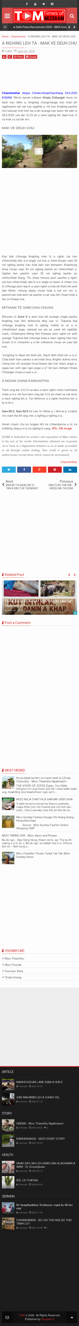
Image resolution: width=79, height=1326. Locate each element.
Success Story (14, 971)
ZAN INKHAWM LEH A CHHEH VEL (38, 1097)
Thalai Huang (13, 977)
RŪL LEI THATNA (27, 1180)
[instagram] (52, 4)
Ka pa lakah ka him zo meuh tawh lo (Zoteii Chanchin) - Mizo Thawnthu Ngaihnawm (43, 779)
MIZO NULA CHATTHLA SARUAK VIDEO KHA (44, 799)
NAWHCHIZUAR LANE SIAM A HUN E (39, 1082)
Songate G (47, 1319)
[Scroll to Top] (72, 1317)
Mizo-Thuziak (13, 965)
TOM (22, 1315)
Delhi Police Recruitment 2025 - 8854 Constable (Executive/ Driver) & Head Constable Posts (44, 28)
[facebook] (27, 4)
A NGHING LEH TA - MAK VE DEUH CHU (39, 43)
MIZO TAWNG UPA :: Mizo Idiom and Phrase (29, 835)
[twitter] (44, 4)
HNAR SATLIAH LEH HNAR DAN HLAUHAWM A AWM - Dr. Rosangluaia (45, 1165)
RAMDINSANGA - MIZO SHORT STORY (40, 1138)
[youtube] (35, 4)
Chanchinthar (68, 462)
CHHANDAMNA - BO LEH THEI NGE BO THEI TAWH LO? (44, 1221)
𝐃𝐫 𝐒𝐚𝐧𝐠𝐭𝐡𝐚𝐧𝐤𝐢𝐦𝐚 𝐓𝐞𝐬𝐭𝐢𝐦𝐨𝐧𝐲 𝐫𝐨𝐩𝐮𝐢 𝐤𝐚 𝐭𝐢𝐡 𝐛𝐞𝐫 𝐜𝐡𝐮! (44, 1206)
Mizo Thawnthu (14, 958)
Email (33, 57)
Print (20, 57)
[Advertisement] (39, 76)
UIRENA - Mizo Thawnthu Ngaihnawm (39, 1123)
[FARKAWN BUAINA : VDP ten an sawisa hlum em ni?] (39, 597)
